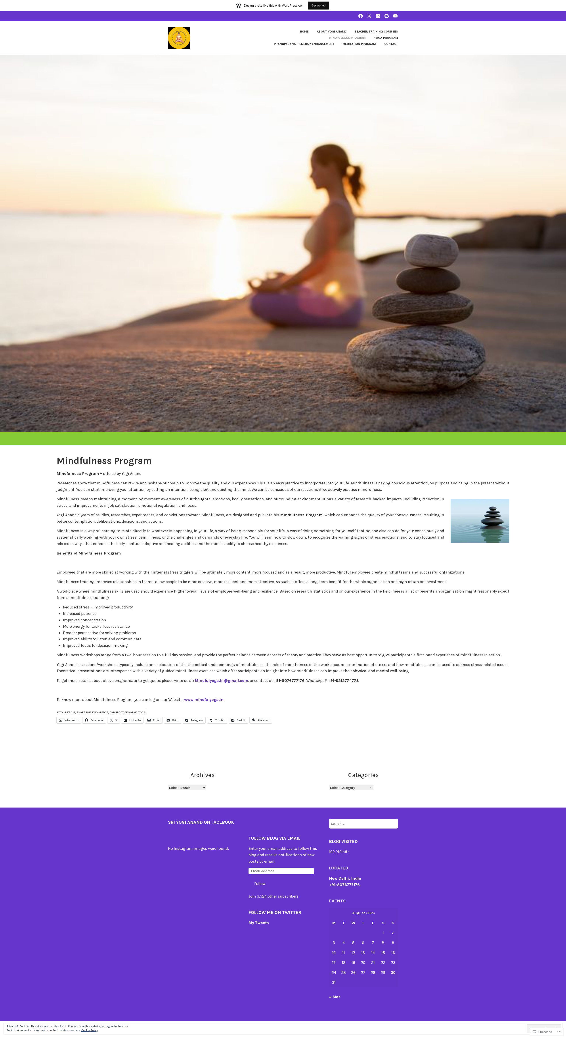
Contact (391, 44)
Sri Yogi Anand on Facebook (201, 822)
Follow (260, 883)
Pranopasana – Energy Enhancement (304, 44)
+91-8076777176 (344, 884)
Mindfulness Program (347, 38)
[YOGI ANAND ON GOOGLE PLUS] (386, 16)
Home (304, 31)
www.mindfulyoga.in (204, 699)
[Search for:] (363, 823)
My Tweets (259, 922)
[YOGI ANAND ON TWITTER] (369, 16)
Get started (319, 5)
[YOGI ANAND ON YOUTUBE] (395, 16)
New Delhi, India (345, 878)
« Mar (334, 996)
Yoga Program (386, 38)
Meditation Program (359, 44)
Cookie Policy (89, 1030)
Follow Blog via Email (274, 838)
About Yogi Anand (331, 31)
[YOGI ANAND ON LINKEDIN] (378, 16)
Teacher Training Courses (376, 31)
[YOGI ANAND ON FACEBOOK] (360, 16)
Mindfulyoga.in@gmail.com (221, 680)
